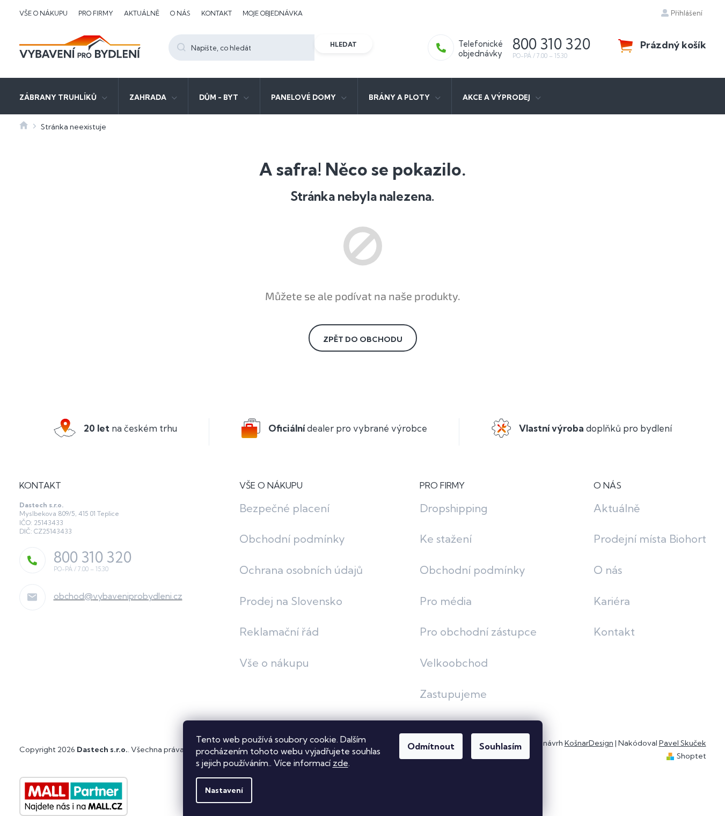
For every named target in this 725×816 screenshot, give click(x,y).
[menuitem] (63, 96)
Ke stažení (446, 538)
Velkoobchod (454, 662)
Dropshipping (453, 508)
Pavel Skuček (682, 743)
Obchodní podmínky (292, 538)
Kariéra (612, 601)
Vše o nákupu (43, 13)
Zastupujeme (453, 694)
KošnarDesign (589, 743)
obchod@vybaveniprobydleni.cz (118, 596)
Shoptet (691, 756)
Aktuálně (141, 13)
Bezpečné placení (284, 508)
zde (340, 762)
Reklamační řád (279, 631)
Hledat (343, 44)
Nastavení (224, 790)
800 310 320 (92, 557)
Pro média (446, 601)
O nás (180, 13)
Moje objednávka (273, 13)
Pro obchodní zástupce (478, 631)
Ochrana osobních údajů (301, 570)
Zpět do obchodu (362, 339)
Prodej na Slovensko (290, 601)
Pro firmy (95, 13)
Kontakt (216, 13)
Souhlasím (500, 746)
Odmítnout (431, 746)
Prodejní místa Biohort (650, 538)
